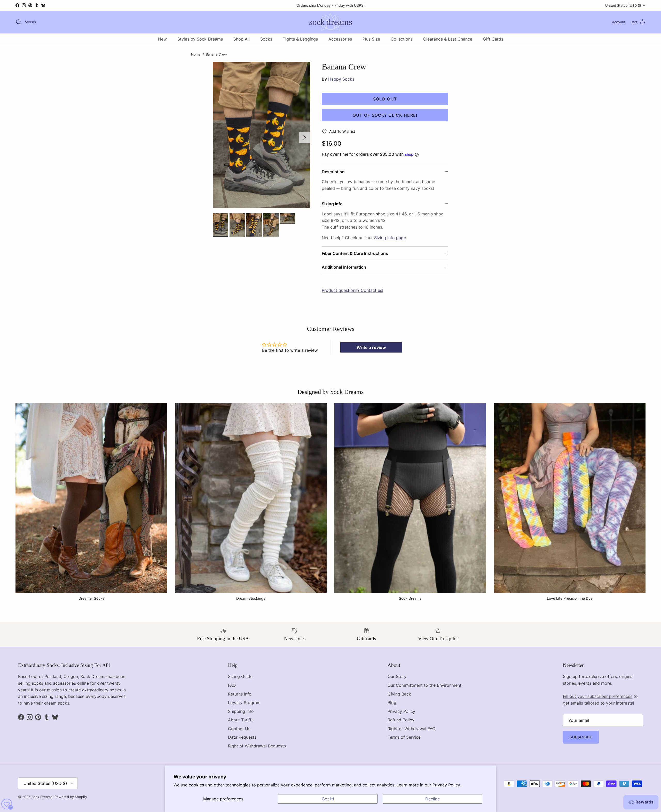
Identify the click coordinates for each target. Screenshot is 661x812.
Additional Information (344, 267)
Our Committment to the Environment (424, 685)
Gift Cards (493, 39)
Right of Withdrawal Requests (257, 745)
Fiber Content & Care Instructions (355, 253)
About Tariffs (241, 719)
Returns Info (239, 694)
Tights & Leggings (300, 39)
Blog (392, 702)
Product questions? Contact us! (352, 290)
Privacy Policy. (446, 784)
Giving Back (399, 694)
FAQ (232, 685)
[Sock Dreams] (330, 22)
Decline (432, 798)
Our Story (397, 676)
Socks (266, 39)
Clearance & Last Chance (447, 39)
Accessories (340, 39)
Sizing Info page (390, 237)
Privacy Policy (401, 711)
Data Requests (242, 737)
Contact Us (239, 728)
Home (196, 54)
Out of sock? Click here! (385, 115)
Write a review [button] (371, 347)
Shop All (241, 39)
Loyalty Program (244, 702)
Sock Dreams (42, 797)
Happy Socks (341, 79)
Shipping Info (241, 711)
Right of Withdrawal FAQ (411, 728)
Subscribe (581, 737)
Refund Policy (401, 719)
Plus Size (371, 39)
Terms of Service (404, 737)
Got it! (328, 798)
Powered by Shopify (70, 797)
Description (333, 171)
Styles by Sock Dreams (200, 39)
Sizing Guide (240, 676)
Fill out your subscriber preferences (597, 696)
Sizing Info (332, 203)
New (162, 39)
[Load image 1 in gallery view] (261, 135)
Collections (402, 39)
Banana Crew (216, 54)
